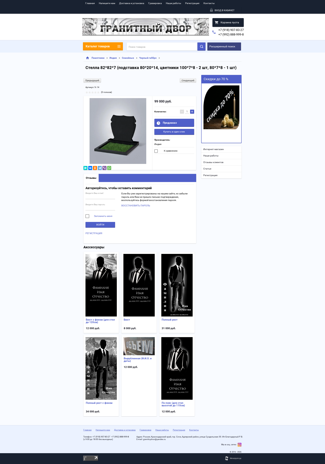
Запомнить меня (102, 216)
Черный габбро (148, 57)
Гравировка (155, 3)
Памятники (98, 57)
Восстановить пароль (135, 205)
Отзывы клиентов (213, 162)
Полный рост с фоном (99, 402)
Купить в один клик (174, 131)
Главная (90, 3)
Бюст (127, 319)
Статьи (207, 168)
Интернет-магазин (213, 149)
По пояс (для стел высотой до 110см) (173, 404)
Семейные (128, 57)
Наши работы (173, 3)
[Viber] (104, 168)
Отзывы (91, 177)
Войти (100, 224)
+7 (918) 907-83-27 (231, 30)
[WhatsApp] (109, 168)
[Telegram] (100, 168)
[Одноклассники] (95, 168)
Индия (113, 57)
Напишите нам (107, 3)
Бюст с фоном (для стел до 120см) (100, 321)
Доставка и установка (131, 3)
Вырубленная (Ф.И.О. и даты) (138, 360)
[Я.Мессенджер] (85, 168)
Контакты (209, 3)
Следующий (188, 80)
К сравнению (170, 151)
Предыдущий (92, 80)
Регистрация (192, 3)
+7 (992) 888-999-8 (231, 34)
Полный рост (170, 319)
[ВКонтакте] (90, 168)
